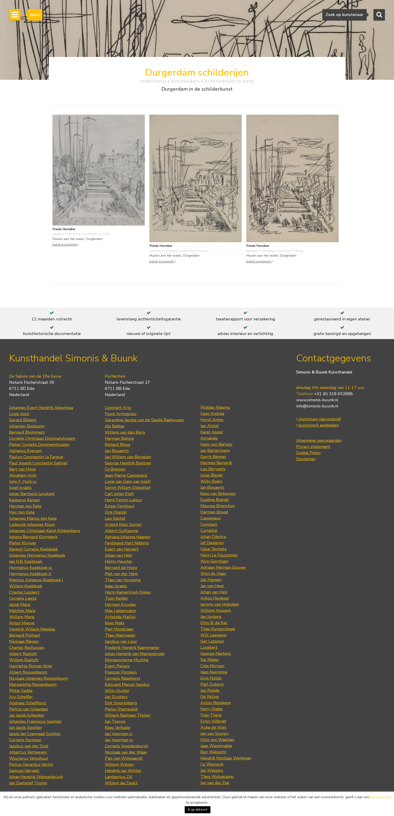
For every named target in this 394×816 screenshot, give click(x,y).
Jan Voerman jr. (119, 733)
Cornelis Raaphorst (122, 678)
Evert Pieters (117, 666)
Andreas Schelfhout (27, 703)
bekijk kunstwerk (65, 244)
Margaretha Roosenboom (33, 684)
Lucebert (209, 647)
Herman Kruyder (120, 604)
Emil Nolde (211, 678)
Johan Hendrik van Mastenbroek (134, 653)
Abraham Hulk (22, 475)
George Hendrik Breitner (128, 463)
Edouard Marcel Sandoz (127, 684)
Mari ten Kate (22, 512)
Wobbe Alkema (215, 407)
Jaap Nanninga (213, 672)
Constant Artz (118, 407)
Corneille (208, 530)
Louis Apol (19, 414)
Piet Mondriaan (119, 629)
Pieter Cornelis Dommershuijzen (39, 444)
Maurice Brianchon (217, 506)
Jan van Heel (212, 586)
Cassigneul (210, 518)
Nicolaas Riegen (24, 641)
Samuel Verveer (24, 770)
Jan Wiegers (211, 770)
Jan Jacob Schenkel (26, 715)
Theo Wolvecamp (217, 776)
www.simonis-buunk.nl (317, 400)
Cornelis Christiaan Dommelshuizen (42, 438)
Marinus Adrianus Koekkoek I (36, 580)
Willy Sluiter (117, 690)
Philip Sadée (21, 690)
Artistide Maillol (120, 617)
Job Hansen (211, 579)
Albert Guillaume (121, 530)
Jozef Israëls (20, 487)
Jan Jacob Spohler (25, 727)
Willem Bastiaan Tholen (127, 715)
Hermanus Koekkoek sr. (31, 567)
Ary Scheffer (21, 697)
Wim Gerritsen (214, 561)
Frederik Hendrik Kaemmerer (132, 647)
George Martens (215, 653)
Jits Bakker (115, 426)
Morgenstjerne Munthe (126, 660)
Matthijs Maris (22, 610)
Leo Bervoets (213, 469)
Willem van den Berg (125, 432)
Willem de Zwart (121, 783)
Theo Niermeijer (120, 635)
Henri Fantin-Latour (123, 500)
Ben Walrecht (213, 752)
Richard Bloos (117, 444)
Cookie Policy (308, 453)
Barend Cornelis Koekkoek (33, 549)
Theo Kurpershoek (217, 629)
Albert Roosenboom (28, 672)
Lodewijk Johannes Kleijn (32, 524)
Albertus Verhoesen (28, 752)
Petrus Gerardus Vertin (31, 764)
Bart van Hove (22, 469)
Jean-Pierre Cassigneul (126, 475)
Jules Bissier (211, 475)
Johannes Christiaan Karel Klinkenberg (44, 530)
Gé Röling (209, 696)
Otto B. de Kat (213, 623)
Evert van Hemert (122, 549)
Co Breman (115, 469)
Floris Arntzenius (121, 414)
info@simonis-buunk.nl (317, 406)
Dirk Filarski (116, 512)
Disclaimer (306, 459)
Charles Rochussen (26, 647)
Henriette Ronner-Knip (30, 666)
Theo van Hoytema (123, 580)
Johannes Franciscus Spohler (35, 721)
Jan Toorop (115, 721)
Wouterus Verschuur (28, 758)
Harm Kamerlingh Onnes (128, 592)
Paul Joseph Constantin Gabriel (38, 463)
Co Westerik (211, 764)
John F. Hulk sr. (23, 481)
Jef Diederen (212, 543)
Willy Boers (211, 481)
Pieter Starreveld (121, 709)
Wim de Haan (213, 573)
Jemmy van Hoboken (219, 604)
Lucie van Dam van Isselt (128, 481)
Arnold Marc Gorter (123, 524)
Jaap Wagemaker (216, 746)
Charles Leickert (24, 592)
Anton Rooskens (215, 702)
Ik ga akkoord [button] (197, 809)
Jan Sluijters (116, 697)
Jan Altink (209, 426)
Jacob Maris (19, 604)
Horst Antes (211, 419)
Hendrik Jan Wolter (123, 770)
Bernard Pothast (24, 635)
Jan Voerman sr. (119, 740)
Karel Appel (211, 432)
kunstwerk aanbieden (318, 425)
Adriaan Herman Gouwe (223, 567)
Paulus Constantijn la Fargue (36, 457)
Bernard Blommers (27, 432)
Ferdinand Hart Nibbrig (127, 543)
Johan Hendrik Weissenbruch (36, 777)
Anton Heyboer (214, 598)
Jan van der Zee (214, 782)
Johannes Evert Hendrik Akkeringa (41, 407)
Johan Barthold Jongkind (31, 494)
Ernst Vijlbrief (213, 721)
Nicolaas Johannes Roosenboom (38, 678)
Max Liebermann (120, 610)
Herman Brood (214, 512)
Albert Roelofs (23, 653)
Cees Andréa (212, 413)
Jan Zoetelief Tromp (28, 783)
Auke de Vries (213, 727)
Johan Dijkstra (213, 536)
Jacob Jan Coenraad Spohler (35, 733)
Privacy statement (313, 446)
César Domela (213, 549)
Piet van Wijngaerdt (124, 758)
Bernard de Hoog (121, 567)
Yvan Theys (211, 715)
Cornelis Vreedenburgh (126, 746)
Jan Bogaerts (117, 450)
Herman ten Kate (25, 506)
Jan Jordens (210, 616)
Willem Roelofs (24, 660)
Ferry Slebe (211, 709)
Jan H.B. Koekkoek (25, 561)
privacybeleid (380, 797)
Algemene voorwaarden (319, 440)
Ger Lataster (212, 641)
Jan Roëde (209, 690)
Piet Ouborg (212, 684)
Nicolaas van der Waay (126, 752)
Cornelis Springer (25, 740)
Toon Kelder (116, 598)
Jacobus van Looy (121, 641)
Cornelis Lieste (23, 598)
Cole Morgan (212, 666)
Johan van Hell (118, 555)
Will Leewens (213, 635)
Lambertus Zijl (118, 777)
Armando (209, 438)
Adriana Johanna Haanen (127, 537)
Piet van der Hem (121, 574)
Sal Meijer (209, 659)
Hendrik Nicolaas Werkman (225, 758)
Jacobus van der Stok (28, 746)
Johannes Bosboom (26, 426)
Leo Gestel (115, 518)
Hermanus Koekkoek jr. (30, 574)
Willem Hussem (215, 610)
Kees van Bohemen (218, 493)
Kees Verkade (117, 727)
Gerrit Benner (213, 456)
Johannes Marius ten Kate (33, 518)
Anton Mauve (21, 623)
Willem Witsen (119, 764)
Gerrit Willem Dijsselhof (127, 487)
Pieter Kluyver (22, 543)
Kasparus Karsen (24, 500)
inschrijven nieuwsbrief (319, 419)
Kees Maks (114, 623)
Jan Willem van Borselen (128, 457)
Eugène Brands (214, 499)
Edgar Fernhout (120, 506)
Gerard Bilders (22, 420)
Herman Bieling (119, 438)
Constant (208, 524)
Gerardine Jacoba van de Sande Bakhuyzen (144, 420)
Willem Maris (21, 617)
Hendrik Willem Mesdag (32, 629)
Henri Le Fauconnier (219, 555)
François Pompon (121, 672)
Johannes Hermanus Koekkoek (37, 555)
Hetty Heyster (118, 561)
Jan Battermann (215, 450)
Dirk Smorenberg (121, 703)
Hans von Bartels (216, 444)
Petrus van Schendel (28, 709)
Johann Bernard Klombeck (33, 537)
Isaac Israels (116, 586)
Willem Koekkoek (25, 586)
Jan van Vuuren (214, 733)
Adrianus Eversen (25, 450)
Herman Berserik (216, 463)
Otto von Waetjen (217, 739)
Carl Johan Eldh (119, 494)
